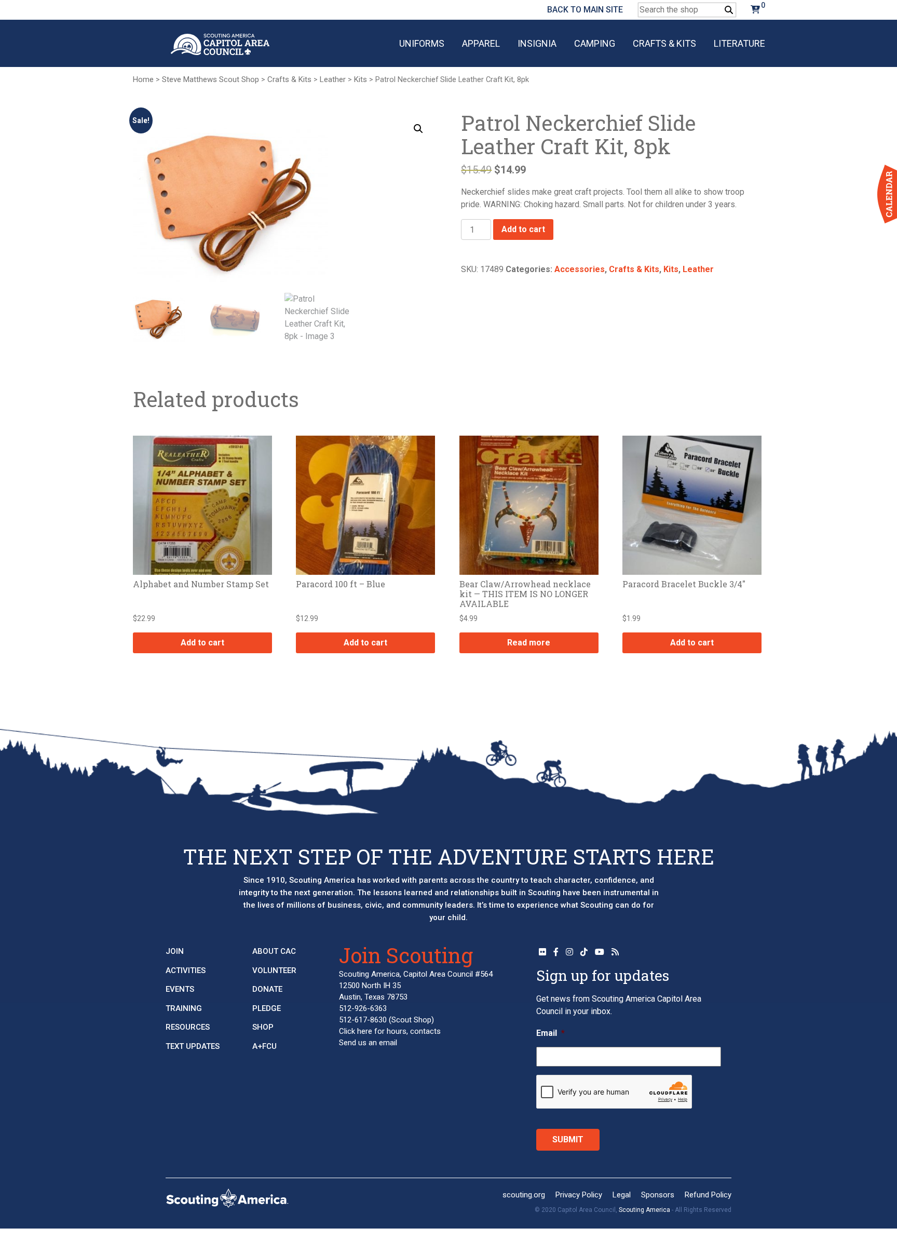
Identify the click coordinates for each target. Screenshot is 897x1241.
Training (184, 1008)
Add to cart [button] (202, 643)
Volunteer (274, 970)
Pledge (266, 1008)
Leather (333, 79)
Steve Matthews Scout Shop (210, 79)
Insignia (537, 43)
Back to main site (585, 10)
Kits (360, 79)
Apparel (481, 43)
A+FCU (264, 1046)
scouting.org (523, 1194)
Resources (188, 1027)
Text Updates (193, 1046)
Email (550, 1033)
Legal (622, 1194)
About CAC (274, 951)
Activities (186, 970)
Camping (594, 43)
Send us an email (368, 1042)
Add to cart (523, 229)
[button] (418, 128)
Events (180, 989)
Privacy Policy (578, 1194)
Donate (267, 989)
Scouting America (644, 1209)
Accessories (579, 269)
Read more (528, 643)
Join (175, 951)
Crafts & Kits (664, 43)
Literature (739, 43)
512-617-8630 (363, 1019)
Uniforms (421, 43)
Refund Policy (708, 1194)
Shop (263, 1027)
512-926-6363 (363, 1008)
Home (143, 79)
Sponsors (657, 1194)
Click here (355, 1031)
